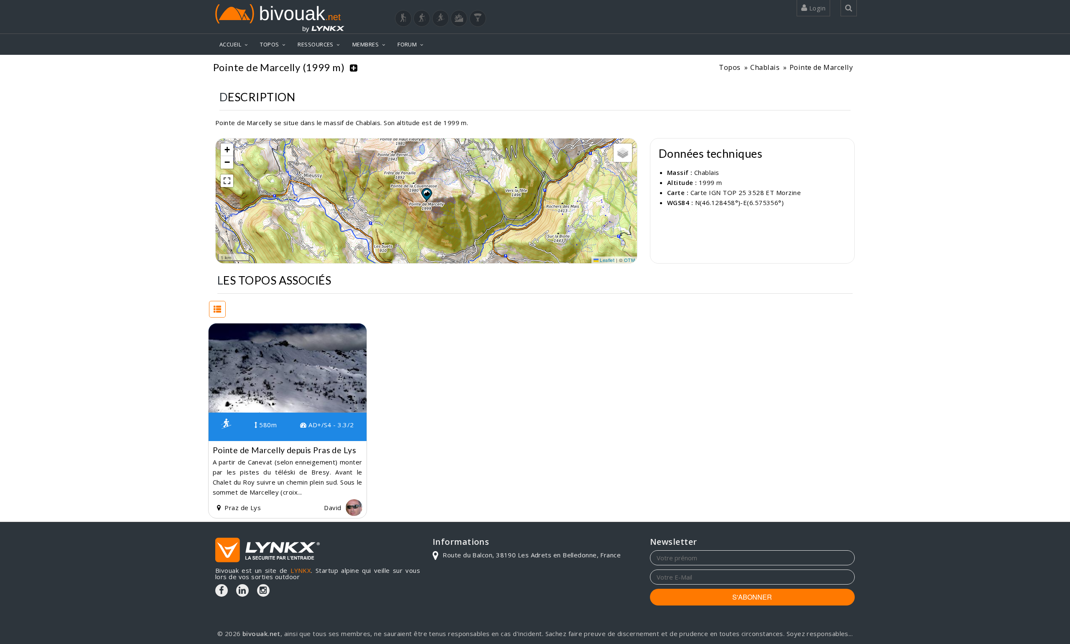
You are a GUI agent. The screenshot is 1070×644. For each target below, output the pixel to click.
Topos (729, 67)
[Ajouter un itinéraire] (353, 67)
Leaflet (607, 260)
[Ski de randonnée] (440, 18)
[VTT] (459, 18)
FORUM (407, 44)
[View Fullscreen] (227, 180)
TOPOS (269, 44)
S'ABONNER (752, 597)
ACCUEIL (230, 44)
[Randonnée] (403, 18)
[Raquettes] (421, 18)
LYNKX (300, 570)
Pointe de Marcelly (821, 67)
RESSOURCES (316, 44)
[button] (426, 194)
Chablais (765, 67)
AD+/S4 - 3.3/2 (330, 425)
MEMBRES (365, 44)
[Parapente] (477, 18)
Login (816, 8)
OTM (629, 260)
